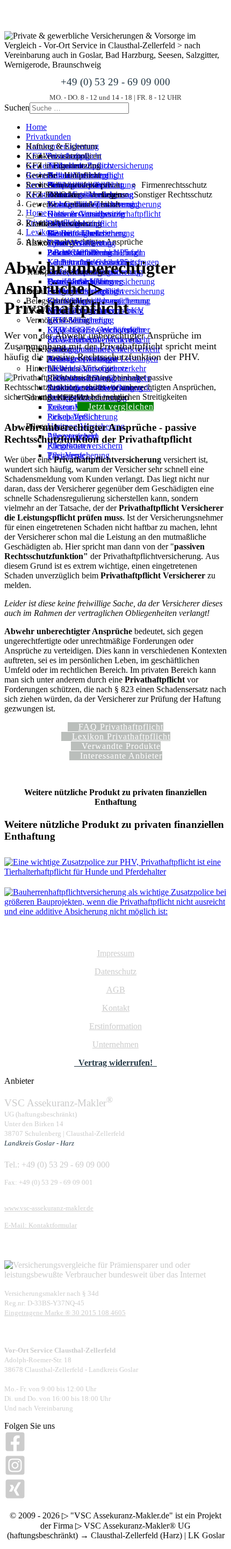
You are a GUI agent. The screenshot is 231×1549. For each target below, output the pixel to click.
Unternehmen (115, 1044)
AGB (115, 989)
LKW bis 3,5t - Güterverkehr (96, 368)
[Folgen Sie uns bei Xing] (15, 1496)
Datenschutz (115, 971)
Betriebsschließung (79, 252)
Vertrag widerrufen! (115, 1062)
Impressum (115, 953)
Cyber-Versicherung (81, 242)
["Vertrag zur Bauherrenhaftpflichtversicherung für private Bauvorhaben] (115, 911)
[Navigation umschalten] (30, 216)
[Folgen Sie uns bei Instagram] (15, 1473)
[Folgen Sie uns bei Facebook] (15, 1449)
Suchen (17, 107)
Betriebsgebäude (75, 223)
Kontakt (115, 1007)
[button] (73, 184)
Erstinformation (115, 1026)
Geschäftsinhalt (73, 233)
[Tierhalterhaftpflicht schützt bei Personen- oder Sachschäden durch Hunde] (115, 871)
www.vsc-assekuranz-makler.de (48, 1208)
